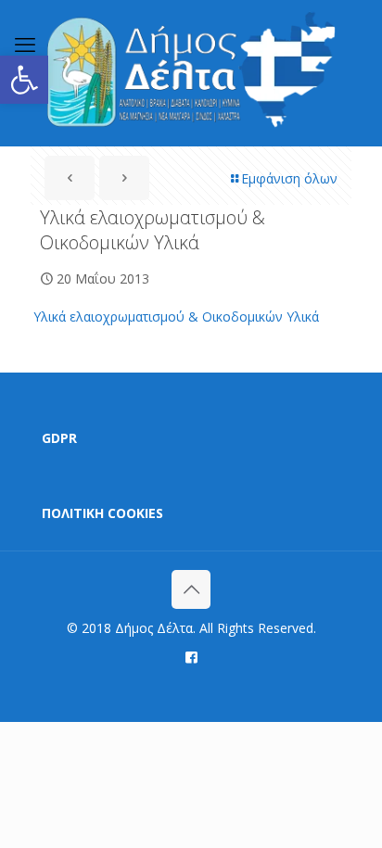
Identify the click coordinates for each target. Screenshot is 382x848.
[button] (24, 80)
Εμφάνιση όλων (289, 178)
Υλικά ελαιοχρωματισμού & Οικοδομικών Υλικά (176, 316)
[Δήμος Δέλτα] (191, 72)
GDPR (59, 438)
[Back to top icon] (191, 589)
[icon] (191, 656)
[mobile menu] (25, 43)
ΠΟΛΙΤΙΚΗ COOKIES (102, 513)
